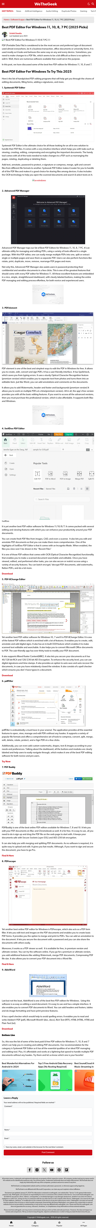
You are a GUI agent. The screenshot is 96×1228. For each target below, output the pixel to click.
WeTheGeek (45, 4)
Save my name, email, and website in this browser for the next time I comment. (35, 1147)
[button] (88, 5)
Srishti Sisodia (15, 33)
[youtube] (51, 1172)
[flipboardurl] (66, 1172)
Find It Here (8, 856)
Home (6, 20)
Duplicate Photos (69, 11)
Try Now (6, 762)
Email (7, 1138)
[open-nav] (3, 4)
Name (7, 1130)
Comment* (8, 1106)
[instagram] (37, 1172)
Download (7, 676)
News (18, 11)
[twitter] (44, 1172)
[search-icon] (93, 4)
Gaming (83, 11)
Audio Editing (52, 11)
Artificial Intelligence (33, 11)
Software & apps (18, 20)
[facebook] (29, 1172)
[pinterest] (59, 1172)
